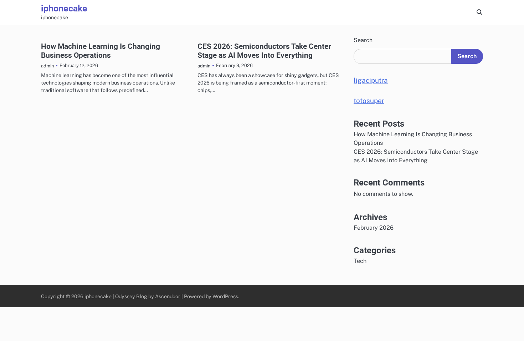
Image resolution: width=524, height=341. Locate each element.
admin (47, 65)
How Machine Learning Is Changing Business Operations (100, 51)
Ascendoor (167, 296)
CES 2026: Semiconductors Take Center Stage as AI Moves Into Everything (264, 51)
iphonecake (64, 8)
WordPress (225, 296)
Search (363, 40)
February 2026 (374, 227)
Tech (360, 261)
